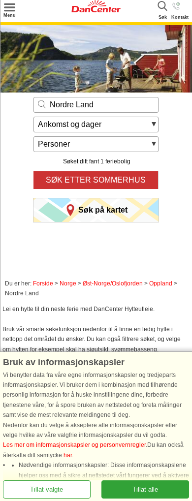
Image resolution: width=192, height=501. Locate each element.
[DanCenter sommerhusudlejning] (96, 10)
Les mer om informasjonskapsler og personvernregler (74, 444)
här (68, 454)
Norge (68, 283)
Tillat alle (145, 489)
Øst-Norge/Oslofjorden (113, 283)
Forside (43, 283)
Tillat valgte (46, 489)
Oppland (160, 283)
